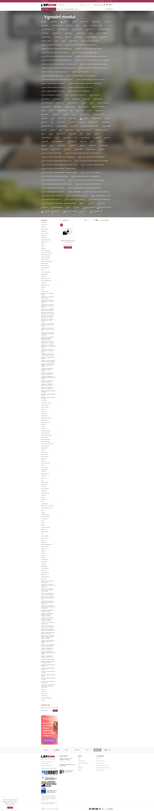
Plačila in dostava (100, 763)
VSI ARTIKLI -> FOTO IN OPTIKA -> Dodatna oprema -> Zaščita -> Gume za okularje (48, 585)
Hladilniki (43, 287)
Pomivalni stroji (44, 484)
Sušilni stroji (43, 540)
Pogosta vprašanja (100, 769)
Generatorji (43, 276)
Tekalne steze (44, 548)
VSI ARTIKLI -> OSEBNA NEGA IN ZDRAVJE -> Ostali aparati (47, 656)
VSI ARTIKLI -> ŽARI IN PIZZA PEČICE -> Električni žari (48, 669)
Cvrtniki (42, 246)
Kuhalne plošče (44, 411)
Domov (61, 220)
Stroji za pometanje (45, 536)
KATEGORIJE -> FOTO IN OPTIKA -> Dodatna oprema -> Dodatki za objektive (47, 306)
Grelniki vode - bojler (45, 284)
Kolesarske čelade (44, 407)
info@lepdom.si (48, 765)
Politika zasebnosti (100, 760)
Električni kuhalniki (45, 265)
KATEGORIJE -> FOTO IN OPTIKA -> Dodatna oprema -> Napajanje (47, 310)
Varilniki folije (44, 561)
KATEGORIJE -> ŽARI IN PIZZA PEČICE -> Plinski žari (48, 395)
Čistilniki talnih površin (45, 239)
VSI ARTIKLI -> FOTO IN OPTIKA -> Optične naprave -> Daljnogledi (47, 626)
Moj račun (98, 758)
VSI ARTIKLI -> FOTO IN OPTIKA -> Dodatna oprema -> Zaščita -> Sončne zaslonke (47, 590)
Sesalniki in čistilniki (45, 514)
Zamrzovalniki (44, 695)
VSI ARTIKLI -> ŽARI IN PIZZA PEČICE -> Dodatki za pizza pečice (48, 662)
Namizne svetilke (44, 456)
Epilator (42, 269)
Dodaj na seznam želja (75, 227)
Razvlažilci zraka (44, 503)
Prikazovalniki (44, 490)
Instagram (80, 767)
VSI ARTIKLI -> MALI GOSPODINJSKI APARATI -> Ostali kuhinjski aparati (48, 630)
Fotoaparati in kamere (45, 272)
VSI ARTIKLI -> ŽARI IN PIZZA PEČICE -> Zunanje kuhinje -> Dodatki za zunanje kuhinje (48, 686)
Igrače (42, 289)
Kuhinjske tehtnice (45, 415)
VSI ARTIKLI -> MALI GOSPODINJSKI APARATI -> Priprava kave (48, 633)
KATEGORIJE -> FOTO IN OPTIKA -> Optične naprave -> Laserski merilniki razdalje (48, 346)
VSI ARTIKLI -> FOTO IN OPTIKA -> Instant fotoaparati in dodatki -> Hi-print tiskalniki (48, 607)
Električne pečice (44, 263)
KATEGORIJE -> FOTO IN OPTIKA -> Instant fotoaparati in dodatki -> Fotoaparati (47, 334)
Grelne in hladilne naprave (46, 280)
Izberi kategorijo (83, 5)
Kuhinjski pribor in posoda (46, 417)
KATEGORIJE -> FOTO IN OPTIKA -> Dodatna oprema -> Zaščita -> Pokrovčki (47, 320)
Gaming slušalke (44, 274)
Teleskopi (43, 551)
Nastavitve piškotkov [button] (10, 805)
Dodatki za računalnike (45, 257)
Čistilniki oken (44, 237)
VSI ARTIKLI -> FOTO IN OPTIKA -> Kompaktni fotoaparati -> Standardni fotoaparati (47, 614)
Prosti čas (43, 497)
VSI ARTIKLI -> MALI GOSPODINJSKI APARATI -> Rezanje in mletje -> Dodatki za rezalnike (48, 637)
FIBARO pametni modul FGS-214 (68, 240)
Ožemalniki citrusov (45, 473)
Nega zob (43, 460)
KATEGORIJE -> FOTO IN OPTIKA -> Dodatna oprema (47, 297)
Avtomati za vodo (44, 229)
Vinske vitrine (44, 570)
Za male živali (43, 691)
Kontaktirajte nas (81, 760)
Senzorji (42, 510)
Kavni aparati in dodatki (46, 402)
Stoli (42, 533)
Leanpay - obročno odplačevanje (103, 767)
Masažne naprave (44, 437)
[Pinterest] (102, 1)
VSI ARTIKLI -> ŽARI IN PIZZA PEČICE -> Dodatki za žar (48, 665)
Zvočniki (42, 700)
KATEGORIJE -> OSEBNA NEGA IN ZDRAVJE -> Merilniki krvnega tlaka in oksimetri (48, 377)
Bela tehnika (43, 231)
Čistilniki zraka (44, 242)
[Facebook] (97, 1)
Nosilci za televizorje (45, 463)
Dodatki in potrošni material (47, 252)
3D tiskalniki (43, 222)
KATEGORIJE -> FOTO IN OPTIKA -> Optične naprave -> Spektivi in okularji (47, 350)
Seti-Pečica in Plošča (45, 516)
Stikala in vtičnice (44, 531)
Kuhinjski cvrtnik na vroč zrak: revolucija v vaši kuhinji (66, 759)
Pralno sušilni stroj (45, 488)
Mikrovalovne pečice (45, 445)
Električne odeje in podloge (46, 261)
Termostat (43, 555)
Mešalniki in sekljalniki (45, 441)
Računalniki (43, 499)
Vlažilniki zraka (44, 574)
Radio (42, 501)
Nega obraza (43, 458)
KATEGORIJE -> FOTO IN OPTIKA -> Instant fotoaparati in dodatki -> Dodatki (47, 325)
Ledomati (43, 426)
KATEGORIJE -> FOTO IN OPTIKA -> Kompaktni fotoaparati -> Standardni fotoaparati (47, 338)
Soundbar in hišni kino (45, 527)
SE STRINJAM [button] (10, 807)
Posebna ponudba (44, 1)
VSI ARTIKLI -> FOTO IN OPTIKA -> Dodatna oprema (47, 581)
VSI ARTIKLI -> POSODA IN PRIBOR (47, 659)
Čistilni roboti (44, 235)
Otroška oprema (44, 469)
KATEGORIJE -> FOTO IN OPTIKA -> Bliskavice (47, 294)
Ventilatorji (43, 563)
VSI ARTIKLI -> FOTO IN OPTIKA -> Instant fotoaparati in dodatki (47, 594)
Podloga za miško (44, 482)
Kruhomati (43, 409)
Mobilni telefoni (44, 448)
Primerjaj (75, 225)
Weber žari (43, 689)
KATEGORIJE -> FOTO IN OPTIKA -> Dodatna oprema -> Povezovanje (47, 313)
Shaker (42, 520)
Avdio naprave (44, 224)
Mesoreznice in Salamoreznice (47, 443)
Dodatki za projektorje (45, 254)
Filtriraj (55, 710)
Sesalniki (43, 512)
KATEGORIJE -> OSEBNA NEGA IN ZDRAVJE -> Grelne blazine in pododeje (47, 369)
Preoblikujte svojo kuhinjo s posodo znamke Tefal (67, 765)
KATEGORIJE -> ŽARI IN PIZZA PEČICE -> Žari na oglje (48, 398)
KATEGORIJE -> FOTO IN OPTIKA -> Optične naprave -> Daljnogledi (47, 342)
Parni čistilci (43, 478)
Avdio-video (43, 227)
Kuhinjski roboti (44, 420)
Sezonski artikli (44, 518)
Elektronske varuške (45, 267)
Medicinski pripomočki (45, 439)
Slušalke (42, 523)
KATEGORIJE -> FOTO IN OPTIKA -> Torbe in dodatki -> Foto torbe (47, 354)
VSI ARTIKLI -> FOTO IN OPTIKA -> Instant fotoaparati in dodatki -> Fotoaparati (47, 602)
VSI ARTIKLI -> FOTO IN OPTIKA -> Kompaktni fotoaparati (47, 611)
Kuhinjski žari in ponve (45, 422)
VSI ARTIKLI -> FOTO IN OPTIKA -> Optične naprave (47, 623)
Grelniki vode (43, 282)
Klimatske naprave (45, 405)
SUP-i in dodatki (44, 538)
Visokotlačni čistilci (45, 572)
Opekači (42, 465)
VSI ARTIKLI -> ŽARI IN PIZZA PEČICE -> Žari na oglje (48, 679)
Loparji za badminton (45, 432)
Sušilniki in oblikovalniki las (46, 544)
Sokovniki (43, 525)
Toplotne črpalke (44, 559)
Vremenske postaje (45, 576)
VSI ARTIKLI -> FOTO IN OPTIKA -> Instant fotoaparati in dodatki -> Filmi (47, 598)
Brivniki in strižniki (44, 233)
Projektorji (43, 495)
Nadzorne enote (44, 452)
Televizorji (43, 553)
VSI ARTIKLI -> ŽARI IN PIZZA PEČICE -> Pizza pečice (48, 672)
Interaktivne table (44, 291)
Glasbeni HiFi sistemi (45, 278)
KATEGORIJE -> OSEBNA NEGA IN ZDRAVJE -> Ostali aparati (47, 388)
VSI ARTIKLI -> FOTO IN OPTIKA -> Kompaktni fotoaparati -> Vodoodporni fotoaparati (47, 619)
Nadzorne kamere (44, 454)
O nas (79, 758)
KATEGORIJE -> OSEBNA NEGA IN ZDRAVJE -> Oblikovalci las (47, 381)
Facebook (80, 769)
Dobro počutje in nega (45, 250)
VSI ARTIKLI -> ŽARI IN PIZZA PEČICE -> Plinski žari (48, 675)
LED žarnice (43, 424)
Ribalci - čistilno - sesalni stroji (47, 505)
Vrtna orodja (43, 578)
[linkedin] (103, 1)
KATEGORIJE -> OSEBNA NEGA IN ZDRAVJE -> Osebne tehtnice (47, 385)
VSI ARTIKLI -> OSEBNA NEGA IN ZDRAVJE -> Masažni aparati (47, 649)
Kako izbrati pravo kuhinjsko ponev (69, 771)
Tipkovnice (43, 557)
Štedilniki (43, 529)
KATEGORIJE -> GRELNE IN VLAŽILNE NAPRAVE (48, 358)
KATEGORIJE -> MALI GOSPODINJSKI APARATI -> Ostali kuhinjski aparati (48, 361)
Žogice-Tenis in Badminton (46, 697)
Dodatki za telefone (45, 259)
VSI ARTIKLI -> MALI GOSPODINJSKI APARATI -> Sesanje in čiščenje (48, 645)
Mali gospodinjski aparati (46, 435)
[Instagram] (100, 1)
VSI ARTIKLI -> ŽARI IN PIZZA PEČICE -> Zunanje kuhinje (48, 682)
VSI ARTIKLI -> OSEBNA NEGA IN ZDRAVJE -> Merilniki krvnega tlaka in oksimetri (48, 652)
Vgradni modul (44, 566)
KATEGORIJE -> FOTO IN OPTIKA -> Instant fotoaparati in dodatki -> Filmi (47, 329)
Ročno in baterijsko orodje (46, 508)
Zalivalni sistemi (44, 693)
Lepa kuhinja (43, 428)
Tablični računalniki (45, 546)
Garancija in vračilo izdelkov (102, 765)
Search (89, 5)
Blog (79, 765)
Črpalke (42, 244)
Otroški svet (43, 471)
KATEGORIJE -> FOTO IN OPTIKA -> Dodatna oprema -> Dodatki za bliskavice (47, 301)
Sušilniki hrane (44, 542)
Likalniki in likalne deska (46, 430)
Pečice (42, 480)
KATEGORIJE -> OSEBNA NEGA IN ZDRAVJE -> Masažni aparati (47, 373)
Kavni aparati (44, 400)
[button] (68, 247)
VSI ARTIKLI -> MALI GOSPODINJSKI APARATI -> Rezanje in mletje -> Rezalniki (48, 641)
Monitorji (43, 450)
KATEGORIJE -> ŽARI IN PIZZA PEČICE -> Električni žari (48, 391)
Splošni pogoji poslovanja (83, 763)
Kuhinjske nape (44, 413)
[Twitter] (99, 1)
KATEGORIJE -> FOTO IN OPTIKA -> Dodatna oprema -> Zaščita (47, 316)
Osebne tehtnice (44, 467)
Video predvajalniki (45, 568)
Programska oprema (45, 493)
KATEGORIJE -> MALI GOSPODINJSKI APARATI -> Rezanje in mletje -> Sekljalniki (48, 365)
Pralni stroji (43, 486)
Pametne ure (43, 475)
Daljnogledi (43, 248)
